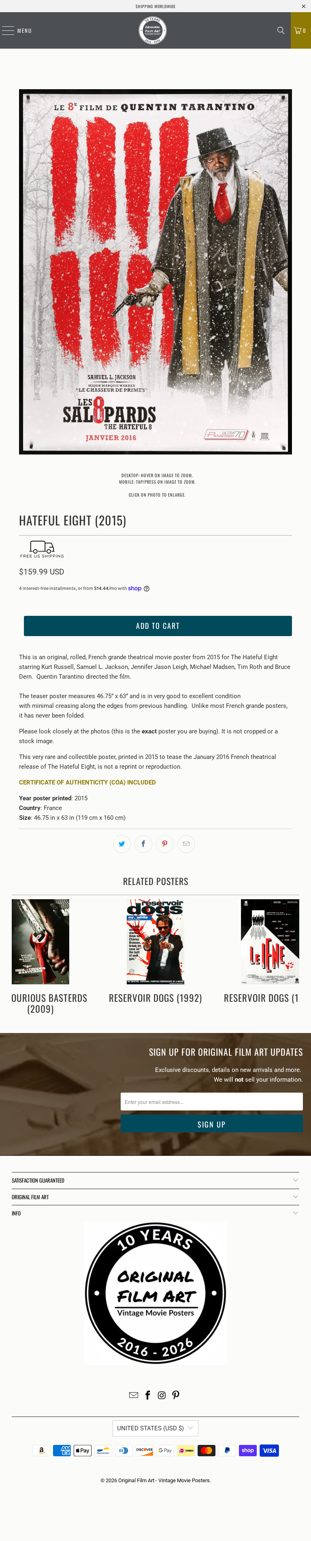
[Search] (281, 30)
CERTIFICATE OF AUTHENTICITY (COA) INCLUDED (87, 782)
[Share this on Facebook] (143, 844)
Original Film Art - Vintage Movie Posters (164, 1480)
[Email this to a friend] (186, 844)
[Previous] (25, 273)
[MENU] (4, 30)
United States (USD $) (150, 1428)
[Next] (285, 273)
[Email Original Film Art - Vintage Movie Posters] (134, 1396)
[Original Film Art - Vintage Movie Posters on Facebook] (148, 1396)
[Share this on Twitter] (122, 844)
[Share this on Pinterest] (165, 844)
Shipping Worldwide (156, 6)
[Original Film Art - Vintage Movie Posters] (152, 30)
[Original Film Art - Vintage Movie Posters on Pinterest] (176, 1396)
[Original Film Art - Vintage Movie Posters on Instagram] (162, 1396)
